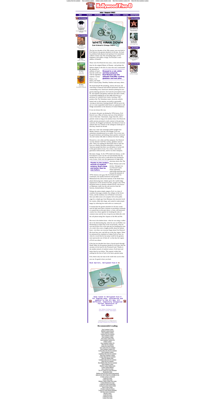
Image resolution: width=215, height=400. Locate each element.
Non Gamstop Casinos (108, 332)
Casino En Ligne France (107, 346)
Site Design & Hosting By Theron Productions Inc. (107, 322)
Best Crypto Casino (107, 387)
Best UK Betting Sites (107, 358)
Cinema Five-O (102, 310)
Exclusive (114, 309)
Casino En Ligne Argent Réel (107, 384)
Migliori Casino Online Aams (107, 366)
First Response (109, 309)
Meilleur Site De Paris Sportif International (107, 373)
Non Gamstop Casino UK (107, 343)
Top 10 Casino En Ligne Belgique (107, 370)
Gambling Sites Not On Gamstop (107, 353)
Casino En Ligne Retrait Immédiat (107, 390)
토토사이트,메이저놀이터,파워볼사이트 (107, 375)
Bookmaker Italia (107, 372)
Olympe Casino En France (107, 388)
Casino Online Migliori (107, 367)
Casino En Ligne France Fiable (107, 385)
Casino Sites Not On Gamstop (108, 356)
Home (100, 309)
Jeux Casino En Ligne (107, 369)
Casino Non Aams (107, 379)
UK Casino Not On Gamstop (107, 347)
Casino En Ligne (107, 378)
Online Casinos (107, 341)
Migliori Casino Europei (107, 331)
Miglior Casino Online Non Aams (107, 381)
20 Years (81, 84)
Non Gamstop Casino (107, 329)
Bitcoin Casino (107, 393)
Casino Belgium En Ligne (107, 382)
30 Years (81, 71)
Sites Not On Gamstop (108, 344)
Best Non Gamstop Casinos (107, 355)
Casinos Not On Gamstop (107, 334)
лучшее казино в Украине (107, 376)
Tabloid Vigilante (113, 310)
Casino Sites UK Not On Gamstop (107, 350)
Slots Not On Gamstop (107, 361)
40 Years (81, 59)
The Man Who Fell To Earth (134, 42)
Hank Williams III (134, 28)
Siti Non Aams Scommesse (107, 392)
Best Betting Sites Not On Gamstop (107, 362)
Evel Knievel (134, 72)
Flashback (104, 309)
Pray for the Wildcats (134, 57)
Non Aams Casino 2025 (107, 338)
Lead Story (107, 310)
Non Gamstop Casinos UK (107, 340)
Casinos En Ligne (107, 396)
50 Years (81, 45)
